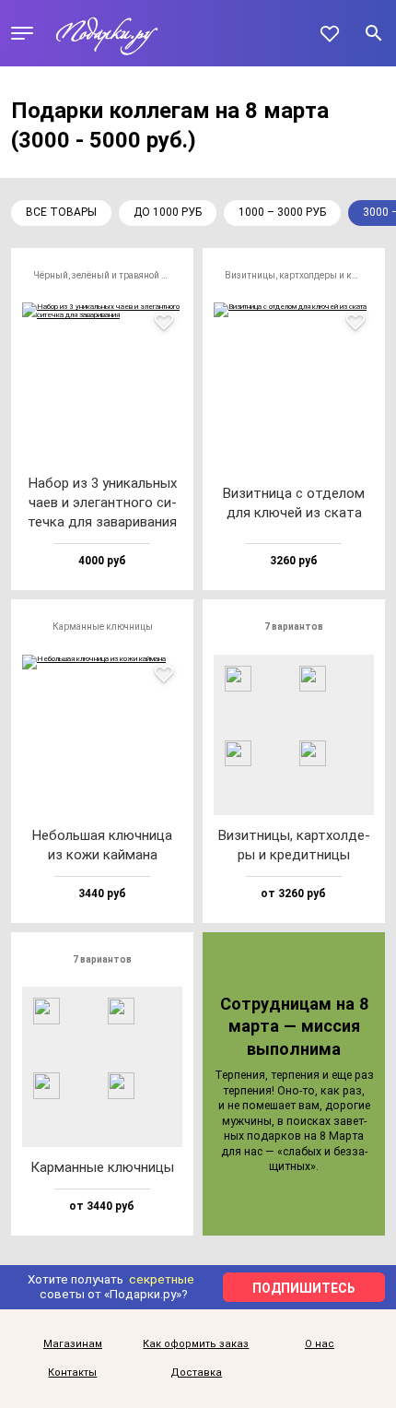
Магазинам (72, 1344)
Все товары (61, 212)
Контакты (72, 1372)
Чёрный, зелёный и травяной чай (104, 275)
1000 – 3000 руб (282, 212)
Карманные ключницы (102, 626)
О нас (319, 1344)
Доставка (196, 1372)
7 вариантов (293, 626)
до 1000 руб (168, 212)
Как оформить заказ (196, 1344)
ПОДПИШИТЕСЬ (303, 1288)
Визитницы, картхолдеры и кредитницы (299, 275)
